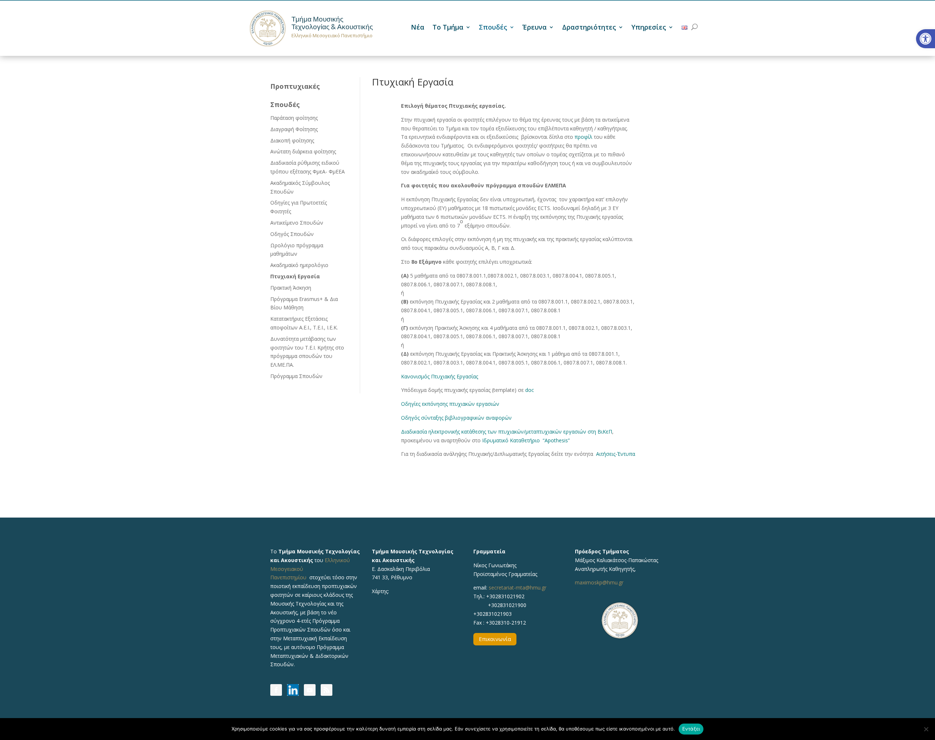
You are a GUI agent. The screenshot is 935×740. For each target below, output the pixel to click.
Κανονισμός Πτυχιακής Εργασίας (439, 376)
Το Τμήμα (447, 27)
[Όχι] (926, 729)
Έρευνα (535, 27)
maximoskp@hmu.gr (599, 582)
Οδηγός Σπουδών (292, 233)
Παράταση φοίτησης (294, 117)
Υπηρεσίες (648, 27)
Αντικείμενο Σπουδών (296, 222)
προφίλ (583, 136)
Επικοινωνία (495, 638)
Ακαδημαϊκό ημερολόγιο (299, 265)
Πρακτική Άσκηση (290, 287)
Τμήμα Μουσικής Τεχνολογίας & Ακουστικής (332, 23)
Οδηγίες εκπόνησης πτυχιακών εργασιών (450, 403)
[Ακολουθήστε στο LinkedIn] (293, 690)
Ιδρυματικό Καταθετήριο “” (526, 440)
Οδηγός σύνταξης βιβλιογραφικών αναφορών (456, 417)
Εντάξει (691, 729)
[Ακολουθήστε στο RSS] (326, 690)
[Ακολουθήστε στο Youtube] (310, 690)
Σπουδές (493, 27)
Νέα (417, 27)
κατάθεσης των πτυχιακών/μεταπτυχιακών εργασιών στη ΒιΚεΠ (536, 431)
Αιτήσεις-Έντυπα (615, 453)
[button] (925, 38)
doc (529, 389)
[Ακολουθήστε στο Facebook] (276, 690)
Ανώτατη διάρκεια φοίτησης (303, 151)
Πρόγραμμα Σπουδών (296, 376)
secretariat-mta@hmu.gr (517, 587)
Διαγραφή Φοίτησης (294, 129)
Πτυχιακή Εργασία (295, 276)
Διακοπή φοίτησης (292, 140)
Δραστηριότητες (589, 27)
